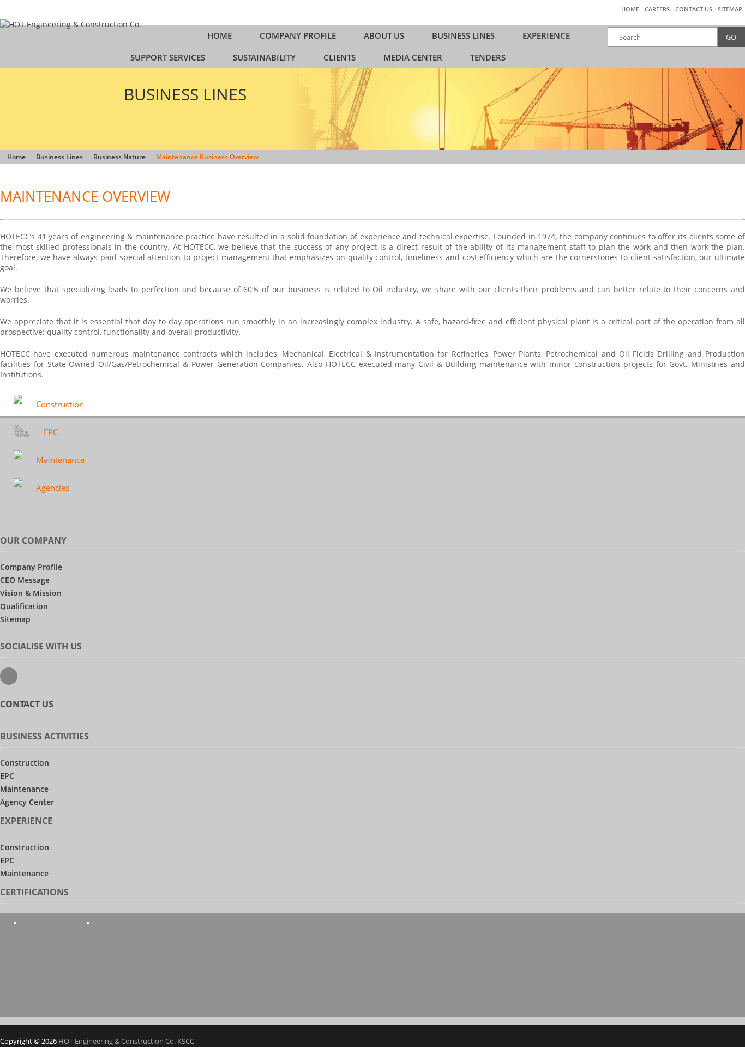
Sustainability (264, 57)
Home (630, 9)
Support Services (167, 57)
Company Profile (298, 35)
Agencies (52, 487)
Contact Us (26, 704)
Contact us (693, 9)
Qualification (24, 606)
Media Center (412, 57)
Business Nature (119, 156)
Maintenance (60, 459)
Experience (546, 35)
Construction (60, 404)
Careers (657, 9)
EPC (51, 431)
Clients (339, 57)
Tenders (488, 57)
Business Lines (463, 35)
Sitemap (730, 9)
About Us (384, 35)
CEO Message (25, 580)
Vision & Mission (31, 593)
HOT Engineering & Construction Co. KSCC (126, 1041)
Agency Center (27, 802)
